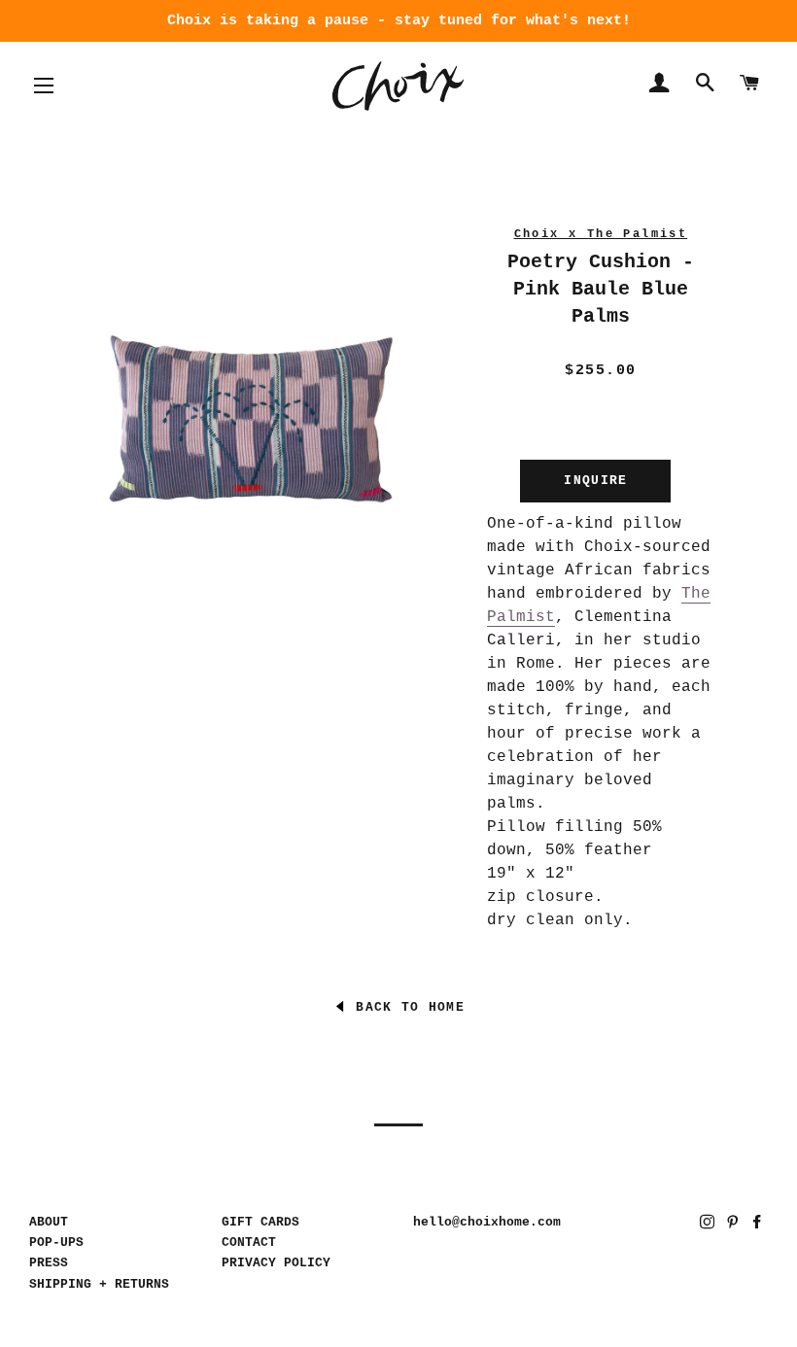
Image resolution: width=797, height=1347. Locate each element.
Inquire (595, 480)
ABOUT (48, 1222)
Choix (398, 86)
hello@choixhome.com (487, 1222)
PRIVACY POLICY (276, 1263)
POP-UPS (56, 1242)
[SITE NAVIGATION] (43, 85)
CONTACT (249, 1242)
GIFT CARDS (260, 1222)
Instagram (709, 1225)
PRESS (48, 1263)
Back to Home (406, 1007)
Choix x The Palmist (601, 234)
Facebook (758, 1225)
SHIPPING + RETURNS (99, 1284)
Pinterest (734, 1225)
